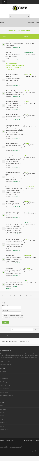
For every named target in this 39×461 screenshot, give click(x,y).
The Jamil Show (4, 392)
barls (26, 42)
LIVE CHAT (3, 426)
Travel (7, 187)
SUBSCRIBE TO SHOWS (6, 365)
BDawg (27, 212)
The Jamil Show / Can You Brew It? (14, 65)
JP (19, 47)
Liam (26, 114)
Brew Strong (8, 67)
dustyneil (27, 201)
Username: (5, 305)
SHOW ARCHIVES (4, 429)
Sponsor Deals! (9, 281)
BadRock (15, 47)
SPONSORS (3, 419)
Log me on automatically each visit (13, 315)
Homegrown (9, 268)
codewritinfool (29, 52)
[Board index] (19, 8)
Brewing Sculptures (11, 102)
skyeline (27, 143)
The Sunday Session (11, 64)
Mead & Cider (9, 255)
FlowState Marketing (15, 447)
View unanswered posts (14, 30)
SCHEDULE (3, 409)
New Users (8, 42)
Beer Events (9, 223)
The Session (3, 371)
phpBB (8, 446)
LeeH (26, 101)
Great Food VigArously (12, 212)
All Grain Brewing (10, 91)
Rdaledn (27, 125)
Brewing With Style (5, 385)
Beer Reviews (9, 201)
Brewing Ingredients (11, 143)
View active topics (25, 30)
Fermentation (9, 156)
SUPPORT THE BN (5, 361)
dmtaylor (27, 91)
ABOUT (2, 406)
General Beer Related (12, 239)
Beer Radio (8, 52)
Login (4, 302)
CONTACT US (3, 423)
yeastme (27, 239)
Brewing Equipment (11, 114)
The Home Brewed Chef (6, 395)
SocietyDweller (29, 186)
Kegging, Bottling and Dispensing (12, 126)
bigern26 (27, 74)
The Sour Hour (9, 69)
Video (1, 399)
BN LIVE (2, 412)
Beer (2, 22)
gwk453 (27, 268)
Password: (5, 310)
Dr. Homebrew (17, 67)
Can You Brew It (4, 388)
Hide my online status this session (13, 317)
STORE (2, 416)
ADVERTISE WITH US (5, 433)
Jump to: (8, 330)
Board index (31, 22)
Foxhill (26, 156)
